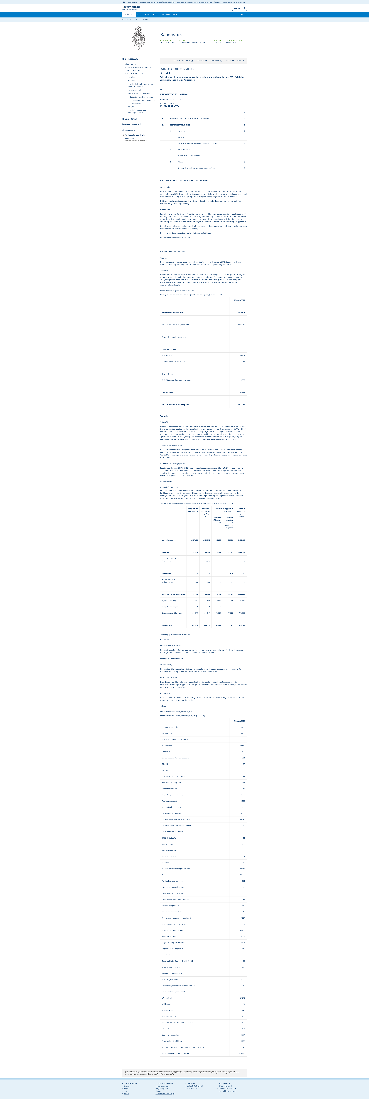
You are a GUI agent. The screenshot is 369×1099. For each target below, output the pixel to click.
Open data (191, 1083)
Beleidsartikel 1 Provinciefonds (139, 93)
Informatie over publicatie (131, 124)
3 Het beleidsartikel (134, 90)
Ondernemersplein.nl (226, 1088)
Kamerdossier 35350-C (133, 138)
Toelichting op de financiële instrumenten (141, 101)
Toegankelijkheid (162, 1088)
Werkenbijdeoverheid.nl (227, 1091)
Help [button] (242, 14)
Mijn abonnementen (169, 14)
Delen (239, 61)
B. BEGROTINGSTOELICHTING (135, 74)
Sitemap (159, 1091)
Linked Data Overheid (195, 1086)
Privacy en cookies (162, 1086)
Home (139, 14)
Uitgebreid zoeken (151, 14)
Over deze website (130, 1083)
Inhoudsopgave (130, 64)
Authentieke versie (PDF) (182, 61)
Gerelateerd (215, 61)
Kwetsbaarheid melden (164, 1094)
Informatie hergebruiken (164, 1083)
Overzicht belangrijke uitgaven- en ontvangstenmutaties (140, 85)
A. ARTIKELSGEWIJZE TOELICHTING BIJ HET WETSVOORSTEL (138, 69)
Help (125, 1091)
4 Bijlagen (130, 106)
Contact (126, 1086)
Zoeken (126, 1094)
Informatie (200, 61)
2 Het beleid (131, 81)
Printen (228, 61)
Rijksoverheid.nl (224, 1086)
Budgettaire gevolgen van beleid (141, 97)
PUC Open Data (192, 1088)
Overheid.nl (128, 15)
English (126, 1088)
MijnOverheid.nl (224, 1083)
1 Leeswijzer (131, 77)
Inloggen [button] (237, 8)
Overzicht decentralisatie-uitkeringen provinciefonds (138, 111)
